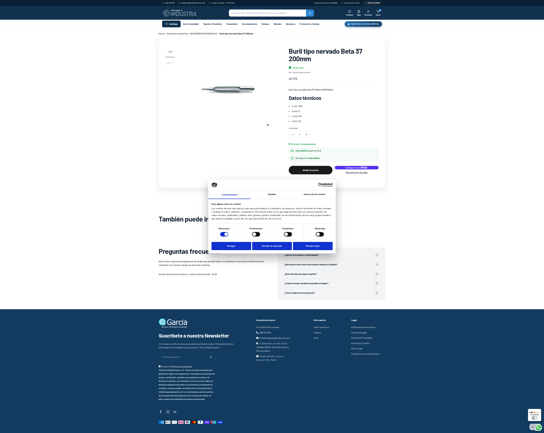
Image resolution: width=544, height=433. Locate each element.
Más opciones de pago (357, 172)
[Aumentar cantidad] (306, 134)
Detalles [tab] (272, 194)
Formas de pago (359, 332)
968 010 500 (170, 3)
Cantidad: (293, 128)
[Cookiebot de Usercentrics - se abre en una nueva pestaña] (320, 185)
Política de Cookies (360, 343)
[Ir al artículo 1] (170, 52)
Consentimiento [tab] (229, 194)
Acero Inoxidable (191, 24)
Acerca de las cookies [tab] (314, 194)
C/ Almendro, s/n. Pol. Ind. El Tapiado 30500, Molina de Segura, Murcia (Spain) (272, 347)
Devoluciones (374, 3)
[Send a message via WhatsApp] (539, 428)
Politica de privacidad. (181, 366)
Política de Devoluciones (363, 327)
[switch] (256, 234)
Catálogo (173, 24)
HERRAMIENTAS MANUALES (203, 33)
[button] (271, 13)
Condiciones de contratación (365, 353)
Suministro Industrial (177, 33)
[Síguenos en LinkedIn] (175, 412)
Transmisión (231, 24)
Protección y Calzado (309, 24)
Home (161, 33)
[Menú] (539, 410)
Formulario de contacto (267, 327)
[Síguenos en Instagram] (168, 412)
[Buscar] (310, 13)
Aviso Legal (356, 348)
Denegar (231, 246)
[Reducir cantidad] (293, 134)
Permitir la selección (272, 246)
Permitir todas (313, 246)
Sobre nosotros (321, 327)
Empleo (317, 332)
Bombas (265, 24)
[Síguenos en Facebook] (160, 412)
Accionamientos (249, 24)
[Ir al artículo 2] (170, 64)
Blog (316, 337)
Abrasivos (290, 24)
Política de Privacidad (361, 337)
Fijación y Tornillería (212, 24)
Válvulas (277, 24)
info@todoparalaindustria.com (193, 3)
